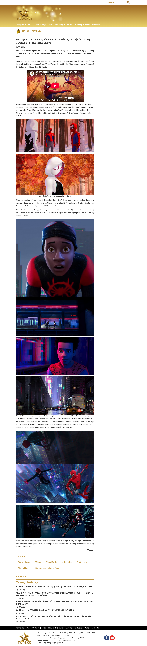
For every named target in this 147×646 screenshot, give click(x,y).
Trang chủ (20, 24)
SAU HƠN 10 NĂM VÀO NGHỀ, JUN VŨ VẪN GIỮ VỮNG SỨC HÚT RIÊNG (45, 610)
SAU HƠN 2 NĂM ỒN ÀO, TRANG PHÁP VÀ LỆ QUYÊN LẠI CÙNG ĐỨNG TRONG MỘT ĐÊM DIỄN (54, 587)
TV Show (35, 24)
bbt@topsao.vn (57, 643)
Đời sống (78, 24)
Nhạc (44, 24)
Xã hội (87, 24)
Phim (50, 24)
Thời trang (59, 24)
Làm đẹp (69, 24)
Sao (28, 24)
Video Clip (96, 24)
